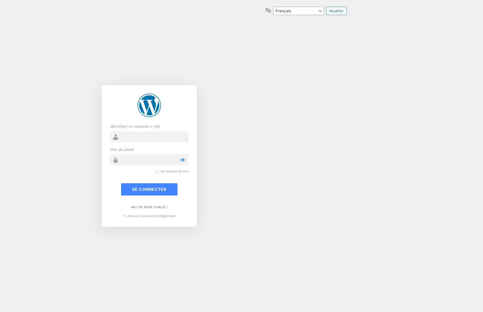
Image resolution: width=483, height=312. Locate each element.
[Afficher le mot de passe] (182, 159)
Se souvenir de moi (174, 171)
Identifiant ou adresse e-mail (135, 126)
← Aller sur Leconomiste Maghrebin (149, 216)
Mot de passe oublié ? (149, 207)
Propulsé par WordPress (149, 105)
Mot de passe (122, 149)
